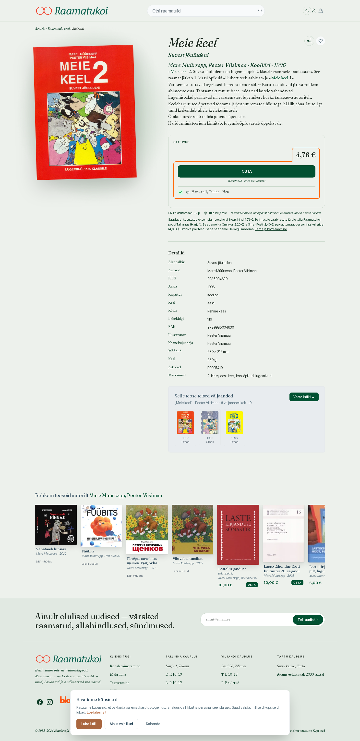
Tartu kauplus (290, 656)
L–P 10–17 (174, 683)
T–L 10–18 (229, 675)
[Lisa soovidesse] (320, 40)
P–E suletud (230, 683)
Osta (252, 584)
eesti (67, 28)
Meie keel (179, 72)
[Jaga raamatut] (309, 41)
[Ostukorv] (320, 10)
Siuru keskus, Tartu (291, 666)
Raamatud (55, 28)
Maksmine (118, 675)
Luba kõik (89, 724)
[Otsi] (260, 10)
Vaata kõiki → (304, 397)
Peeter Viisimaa (227, 64)
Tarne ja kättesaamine (271, 229)
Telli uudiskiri (308, 620)
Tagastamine (119, 683)
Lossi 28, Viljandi (233, 666)
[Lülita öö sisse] (307, 11)
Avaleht (40, 28)
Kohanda (153, 724)
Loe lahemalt (96, 712)
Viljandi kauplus (237, 656)
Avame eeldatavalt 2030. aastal (300, 675)
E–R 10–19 (174, 675)
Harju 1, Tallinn (177, 666)
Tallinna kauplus (182, 656)
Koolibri (260, 64)
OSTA (247, 171)
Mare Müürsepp (187, 64)
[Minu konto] (313, 10)
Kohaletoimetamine (125, 666)
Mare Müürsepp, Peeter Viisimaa (125, 495)
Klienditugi (120, 656)
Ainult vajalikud (121, 724)
